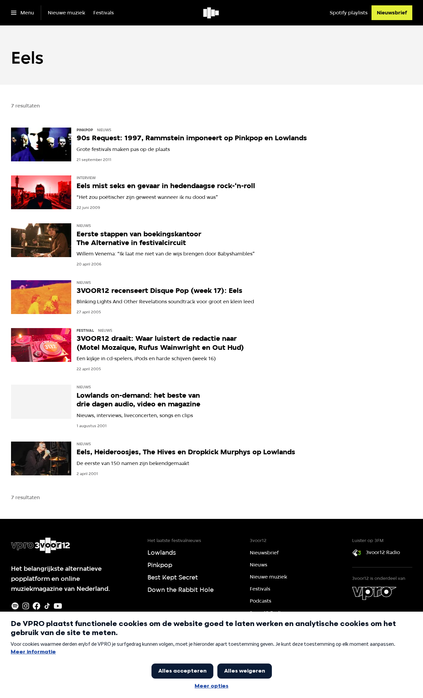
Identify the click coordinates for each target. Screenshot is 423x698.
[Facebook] (36, 606)
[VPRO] (374, 593)
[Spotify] (15, 606)
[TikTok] (47, 606)
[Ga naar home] (211, 12)
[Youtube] (58, 606)
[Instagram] (26, 606)
